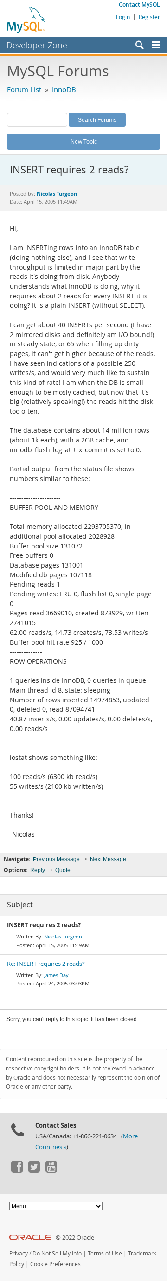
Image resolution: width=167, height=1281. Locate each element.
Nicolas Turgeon (63, 936)
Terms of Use (105, 1253)
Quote (63, 870)
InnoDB (64, 89)
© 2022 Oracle (75, 1237)
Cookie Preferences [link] (55, 1264)
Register (149, 16)
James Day (56, 974)
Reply (37, 870)
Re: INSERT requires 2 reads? (46, 964)
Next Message (108, 859)
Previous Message (56, 859)
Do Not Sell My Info (57, 1253)
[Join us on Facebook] (16, 1170)
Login (123, 16)
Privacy (18, 1253)
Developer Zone (36, 45)
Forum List (24, 89)
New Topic (84, 141)
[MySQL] (26, 19)
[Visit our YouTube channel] (51, 1170)
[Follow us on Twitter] (33, 1170)
